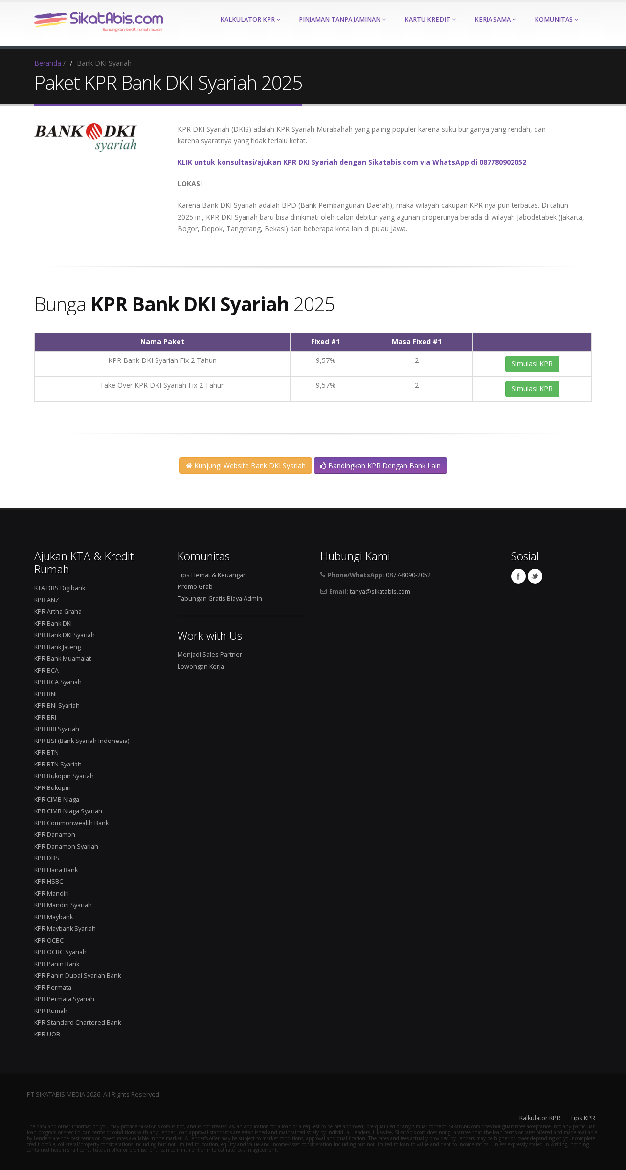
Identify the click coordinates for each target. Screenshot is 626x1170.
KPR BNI (45, 694)
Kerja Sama (493, 19)
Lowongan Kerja (201, 666)
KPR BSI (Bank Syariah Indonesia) (81, 741)
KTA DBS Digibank (59, 588)
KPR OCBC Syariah (60, 952)
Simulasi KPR (532, 363)
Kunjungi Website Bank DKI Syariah (249, 465)
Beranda (47, 63)
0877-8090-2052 (408, 575)
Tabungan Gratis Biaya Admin (220, 598)
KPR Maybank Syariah (65, 928)
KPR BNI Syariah (57, 705)
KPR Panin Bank (56, 964)
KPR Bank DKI (53, 623)
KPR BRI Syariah (56, 729)
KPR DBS (46, 858)
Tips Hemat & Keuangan (212, 575)
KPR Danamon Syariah (66, 846)
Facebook (518, 576)
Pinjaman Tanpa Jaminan (340, 19)
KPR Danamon (54, 835)
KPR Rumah (50, 1011)
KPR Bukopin (52, 788)
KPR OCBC (49, 940)
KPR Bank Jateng (57, 647)
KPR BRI (45, 717)
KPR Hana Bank (56, 870)
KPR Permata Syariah (64, 999)
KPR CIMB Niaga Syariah (68, 811)
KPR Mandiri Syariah (63, 905)
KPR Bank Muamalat (62, 658)
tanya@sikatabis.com (380, 591)
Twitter (535, 576)
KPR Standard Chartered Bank (77, 1022)
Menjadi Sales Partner (210, 655)
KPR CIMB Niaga (56, 799)
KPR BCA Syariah (58, 682)
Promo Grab (195, 587)
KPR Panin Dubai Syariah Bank (77, 975)
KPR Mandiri (51, 893)
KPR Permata (52, 987)
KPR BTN (46, 752)
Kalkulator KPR (248, 19)
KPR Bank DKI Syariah (64, 635)
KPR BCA (46, 670)
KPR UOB (47, 1034)
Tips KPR (582, 1118)
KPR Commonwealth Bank (71, 823)
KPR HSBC (48, 882)
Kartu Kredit (428, 19)
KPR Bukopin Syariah (64, 776)
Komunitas (554, 19)
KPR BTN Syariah (58, 764)
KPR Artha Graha (58, 612)
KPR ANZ (46, 600)
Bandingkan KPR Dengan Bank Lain (383, 465)
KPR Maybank (53, 917)
